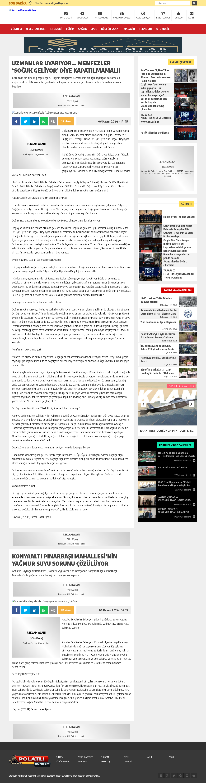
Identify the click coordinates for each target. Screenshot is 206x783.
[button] (30, 2)
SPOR (94, 29)
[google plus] (181, 775)
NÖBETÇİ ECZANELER (122, 18)
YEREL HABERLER (36, 29)
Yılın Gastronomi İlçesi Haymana (51, 3)
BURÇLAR (179, 18)
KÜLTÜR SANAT (110, 29)
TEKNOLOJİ (145, 29)
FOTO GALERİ (66, 18)
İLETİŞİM (191, 18)
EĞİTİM (70, 29)
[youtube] (194, 775)
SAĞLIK (82, 29)
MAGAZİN (129, 29)
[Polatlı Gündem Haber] (30, 15)
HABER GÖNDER (163, 18)
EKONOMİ (56, 29)
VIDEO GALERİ (82, 18)
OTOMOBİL (162, 29)
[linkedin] (187, 775)
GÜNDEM (16, 29)
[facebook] (161, 775)
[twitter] (174, 775)
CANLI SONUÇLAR (143, 18)
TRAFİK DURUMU (101, 18)
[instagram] (167, 775)
